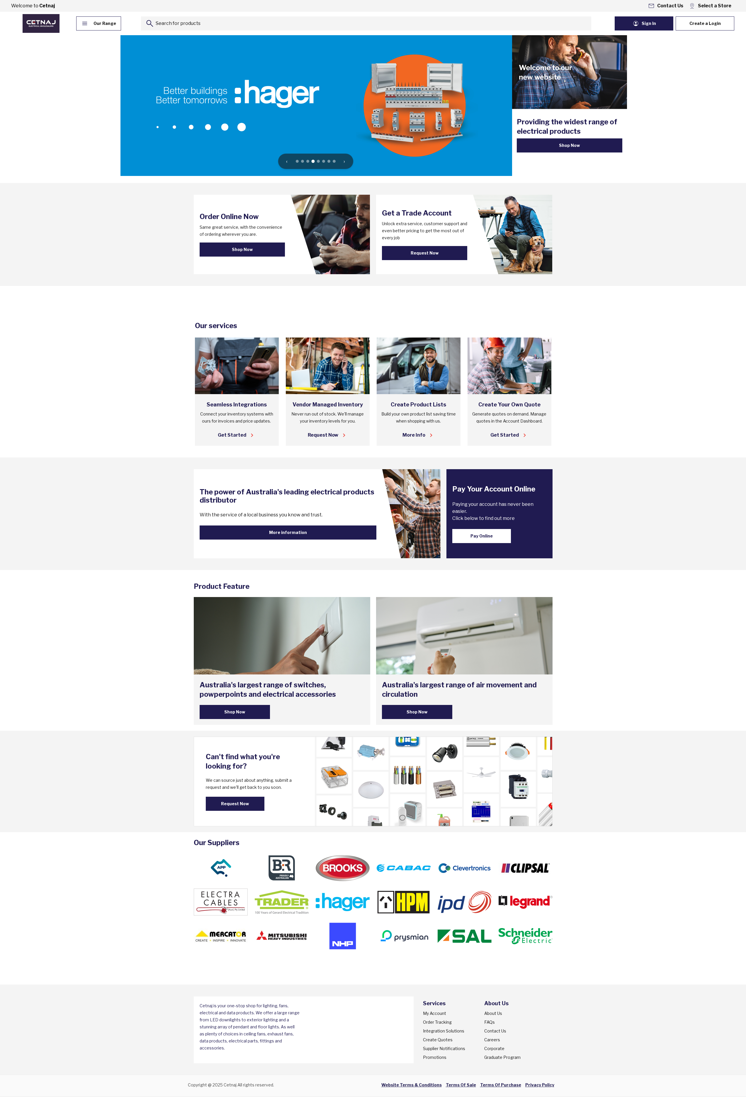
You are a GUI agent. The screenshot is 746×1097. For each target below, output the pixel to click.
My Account (434, 1013)
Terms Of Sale (461, 1084)
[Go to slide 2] (302, 161)
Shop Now (569, 145)
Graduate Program (502, 1057)
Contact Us (495, 1030)
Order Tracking (437, 1022)
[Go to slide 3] (307, 161)
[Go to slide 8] (334, 161)
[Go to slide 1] (297, 161)
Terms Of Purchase (500, 1084)
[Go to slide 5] (318, 161)
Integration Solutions (443, 1030)
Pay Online (481, 535)
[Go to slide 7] (328, 161)
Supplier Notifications (444, 1048)
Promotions (434, 1057)
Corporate (494, 1048)
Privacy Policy (539, 1084)
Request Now (425, 252)
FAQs (489, 1022)
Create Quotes (438, 1039)
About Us (493, 1013)
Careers (492, 1039)
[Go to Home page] (41, 23)
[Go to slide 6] (323, 161)
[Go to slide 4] (313, 161)
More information (288, 532)
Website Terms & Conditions (411, 1084)
